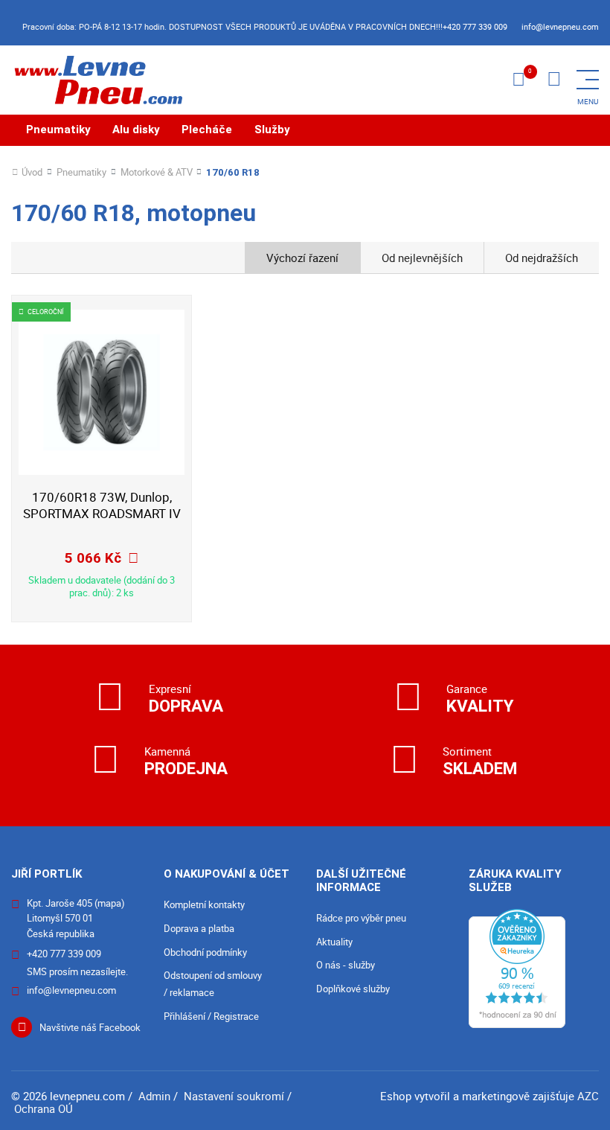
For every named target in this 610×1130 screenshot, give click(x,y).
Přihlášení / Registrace (211, 1016)
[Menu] (554, 79)
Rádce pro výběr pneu (361, 918)
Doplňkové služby (353, 988)
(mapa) (109, 903)
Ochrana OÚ (43, 1108)
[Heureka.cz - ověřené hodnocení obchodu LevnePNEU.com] (517, 967)
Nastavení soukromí (234, 1095)
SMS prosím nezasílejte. (77, 971)
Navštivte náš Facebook (90, 1027)
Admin (154, 1095)
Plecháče (207, 129)
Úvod (32, 172)
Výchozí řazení (302, 257)
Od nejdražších (541, 257)
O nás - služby (345, 964)
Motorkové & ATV (157, 172)
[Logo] (96, 80)
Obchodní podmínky (205, 952)
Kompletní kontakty (204, 904)
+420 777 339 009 (475, 26)
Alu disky (136, 129)
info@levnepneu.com (560, 26)
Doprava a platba (199, 928)
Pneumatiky (58, 129)
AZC (588, 1095)
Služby (272, 129)
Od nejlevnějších (422, 257)
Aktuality (334, 941)
